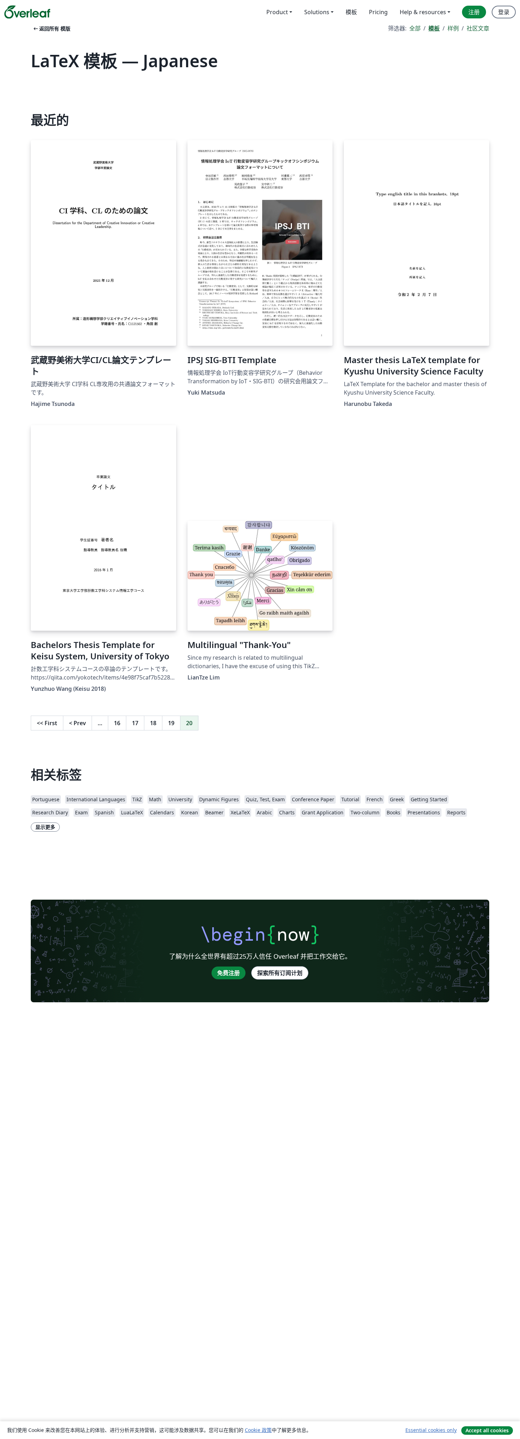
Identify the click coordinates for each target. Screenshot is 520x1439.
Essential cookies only (431, 1430)
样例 (453, 28)
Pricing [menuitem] (378, 12)
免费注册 (228, 973)
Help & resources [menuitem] (423, 12)
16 (117, 723)
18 (153, 723)
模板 (434, 28)
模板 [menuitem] (351, 12)
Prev (77, 723)
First (47, 723)
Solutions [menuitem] (316, 12)
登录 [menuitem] (503, 12)
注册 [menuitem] (474, 12)
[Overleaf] (27, 12)
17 (135, 723)
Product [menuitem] (277, 12)
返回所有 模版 (51, 28)
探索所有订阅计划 (279, 973)
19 (171, 723)
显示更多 (45, 827)
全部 (415, 28)
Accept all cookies (487, 1430)
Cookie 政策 (258, 1430)
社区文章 (478, 28)
